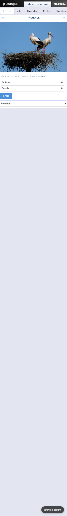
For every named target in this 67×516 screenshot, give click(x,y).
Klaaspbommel (37, 4)
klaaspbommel (37, 76)
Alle (19, 11)
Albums (7, 11)
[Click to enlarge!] (33, 47)
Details (5, 88)
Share (6, 95)
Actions (5, 82)
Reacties (5, 103)
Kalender (32, 11)
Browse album (52, 509)
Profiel (46, 11)
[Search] (62, 11)
